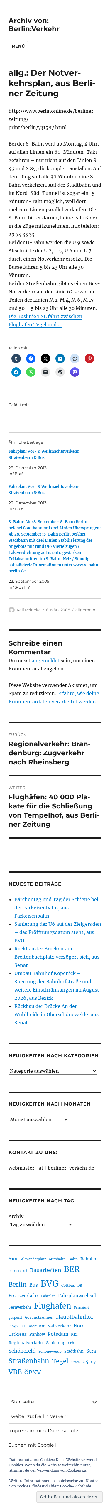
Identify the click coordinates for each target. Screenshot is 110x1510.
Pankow (37, 1334)
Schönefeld (22, 1351)
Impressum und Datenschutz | (45, 1430)
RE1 (74, 1334)
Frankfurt (81, 1308)
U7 (93, 1362)
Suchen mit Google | (33, 1445)
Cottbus (68, 1285)
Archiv (16, 1216)
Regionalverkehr (26, 1342)
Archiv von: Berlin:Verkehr (34, 24)
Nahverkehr (59, 1326)
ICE (23, 1326)
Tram (75, 1362)
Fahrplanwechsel (77, 1295)
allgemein (85, 609)
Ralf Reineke (29, 609)
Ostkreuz (18, 1334)
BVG (49, 1283)
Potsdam (58, 1334)
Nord (79, 1326)
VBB (15, 1372)
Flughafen (52, 1306)
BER (72, 1269)
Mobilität (37, 1326)
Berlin (18, 1284)
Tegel (60, 1361)
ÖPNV (32, 1372)
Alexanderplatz (33, 1259)
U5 (85, 1361)
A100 (13, 1258)
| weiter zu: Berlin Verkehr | (40, 1416)
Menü (18, 46)
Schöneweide (50, 1351)
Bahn (73, 1259)
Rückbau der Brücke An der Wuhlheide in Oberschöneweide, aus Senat (56, 1014)
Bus (33, 1285)
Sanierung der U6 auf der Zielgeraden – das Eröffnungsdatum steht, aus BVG (57, 932)
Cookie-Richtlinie (75, 1486)
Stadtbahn (74, 1351)
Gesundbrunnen (39, 1317)
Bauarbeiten (45, 1270)
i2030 (13, 1326)
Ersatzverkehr (23, 1295)
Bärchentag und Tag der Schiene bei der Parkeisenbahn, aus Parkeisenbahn (56, 907)
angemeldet (46, 660)
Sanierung (55, 1342)
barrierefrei (18, 1271)
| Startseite (21, 1402)
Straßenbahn (29, 1361)
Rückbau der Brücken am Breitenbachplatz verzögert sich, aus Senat (56, 957)
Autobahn (57, 1259)
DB (79, 1285)
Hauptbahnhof (74, 1317)
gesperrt (15, 1317)
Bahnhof (89, 1258)
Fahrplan (48, 1296)
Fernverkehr (20, 1307)
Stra (91, 1351)
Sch (71, 1343)
